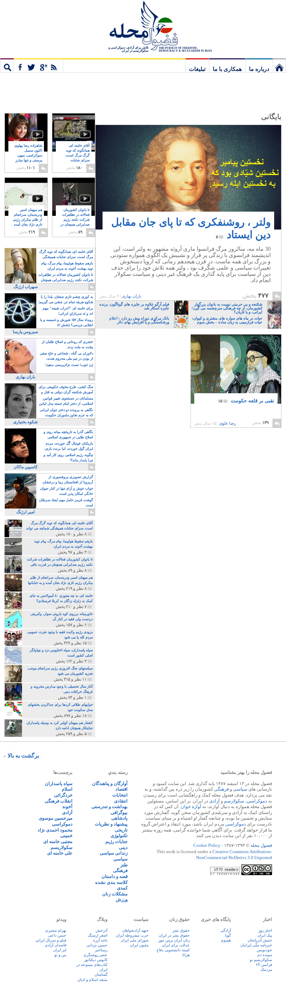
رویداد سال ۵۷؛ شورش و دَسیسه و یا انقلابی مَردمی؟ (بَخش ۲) (66, 322)
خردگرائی (63, 795)
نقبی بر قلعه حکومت (246, 400)
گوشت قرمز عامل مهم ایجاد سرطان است (66, 502)
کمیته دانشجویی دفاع (173, 950)
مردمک (266, 969)
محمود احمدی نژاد (55, 830)
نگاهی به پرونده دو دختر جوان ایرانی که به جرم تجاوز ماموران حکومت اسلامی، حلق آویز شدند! (66, 413)
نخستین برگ (279, 65)
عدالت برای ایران (176, 945)
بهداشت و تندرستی (109, 806)
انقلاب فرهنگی (59, 801)
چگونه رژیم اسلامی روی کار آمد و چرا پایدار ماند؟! (68, 457)
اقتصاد (121, 789)
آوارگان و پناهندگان (110, 783)
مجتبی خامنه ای (58, 841)
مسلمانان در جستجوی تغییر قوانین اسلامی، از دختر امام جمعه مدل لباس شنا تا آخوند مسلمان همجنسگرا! (66, 401)
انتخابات (120, 795)
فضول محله (143, 26)
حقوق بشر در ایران (174, 935)
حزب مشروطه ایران (132, 935)
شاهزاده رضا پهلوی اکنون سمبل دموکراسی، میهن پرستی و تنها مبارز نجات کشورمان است (27, 158)
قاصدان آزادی (55, 945)
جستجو (7, 65)
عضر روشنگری (95, 955)
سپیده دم (264, 955)
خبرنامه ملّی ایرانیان (256, 945)
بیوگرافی (119, 812)
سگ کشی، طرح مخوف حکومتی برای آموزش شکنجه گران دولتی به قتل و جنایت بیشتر (66, 390)
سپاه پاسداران (59, 783)
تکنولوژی (119, 835)
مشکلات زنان (115, 893)
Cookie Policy (206, 845)
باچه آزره (100, 940)
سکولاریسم (62, 847)
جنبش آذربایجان (260, 940)
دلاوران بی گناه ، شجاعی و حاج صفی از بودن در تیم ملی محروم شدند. (66, 355)
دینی (123, 847)
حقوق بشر (181, 930)
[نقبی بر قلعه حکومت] (236, 376)
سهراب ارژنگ (26, 286)
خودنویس (264, 950)
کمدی (122, 888)
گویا (228, 935)
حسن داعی (57, 935)
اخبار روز (265, 930)
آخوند (67, 806)
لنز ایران (59, 950)
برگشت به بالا (23, 756)
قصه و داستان (114, 876)
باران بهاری (131, 296)
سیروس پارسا (25, 331)
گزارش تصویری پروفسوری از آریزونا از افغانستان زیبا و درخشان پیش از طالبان (68, 480)
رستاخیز (101, 950)
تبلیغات (197, 69)
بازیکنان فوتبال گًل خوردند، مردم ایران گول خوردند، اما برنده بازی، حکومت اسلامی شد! (68, 446)
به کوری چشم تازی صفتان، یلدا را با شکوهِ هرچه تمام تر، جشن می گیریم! (65, 299)
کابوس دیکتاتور (95, 960)
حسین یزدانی (96, 945)
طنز (124, 864)
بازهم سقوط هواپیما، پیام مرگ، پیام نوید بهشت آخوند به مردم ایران (67, 265)
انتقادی (121, 801)
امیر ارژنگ (25, 512)
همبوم (226, 940)
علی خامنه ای (60, 853)
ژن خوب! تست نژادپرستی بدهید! (69, 365)
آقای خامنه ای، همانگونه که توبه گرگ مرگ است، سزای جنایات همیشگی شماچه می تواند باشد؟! (75, 158)
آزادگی (225, 930)
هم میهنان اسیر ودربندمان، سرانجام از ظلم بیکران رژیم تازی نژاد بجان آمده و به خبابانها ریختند (27, 222)
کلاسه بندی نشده (111, 882)
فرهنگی (221, 789)
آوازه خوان (191, 806)
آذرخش (101, 930)
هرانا (186, 955)
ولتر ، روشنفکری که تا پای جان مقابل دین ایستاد (191, 228)
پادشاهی (119, 818)
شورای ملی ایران (135, 940)
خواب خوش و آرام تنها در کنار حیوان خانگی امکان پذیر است (66, 491)
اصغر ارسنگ (97, 935)
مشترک (38, 65)
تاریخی (121, 830)
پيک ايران (264, 935)
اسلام (67, 789)
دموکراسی (257, 801)
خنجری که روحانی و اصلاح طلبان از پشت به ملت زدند (67, 344)
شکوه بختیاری (25, 421)
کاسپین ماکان (26, 466)
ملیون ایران (139, 945)
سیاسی (240, 789)
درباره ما (259, 69)
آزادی (214, 801)
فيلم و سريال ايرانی (50, 940)
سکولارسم (234, 801)
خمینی (66, 835)
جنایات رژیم (116, 841)
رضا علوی (227, 423)
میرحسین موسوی (56, 818)
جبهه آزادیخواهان (135, 930)
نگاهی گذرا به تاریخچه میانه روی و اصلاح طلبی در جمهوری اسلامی (68, 434)
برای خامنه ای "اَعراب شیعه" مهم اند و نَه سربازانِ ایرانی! (68, 310)
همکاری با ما (227, 69)
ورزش (122, 899)
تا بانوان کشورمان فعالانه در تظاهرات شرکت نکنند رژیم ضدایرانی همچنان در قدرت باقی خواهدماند (75, 222)
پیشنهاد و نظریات (111, 824)
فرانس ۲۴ (264, 964)
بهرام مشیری (55, 930)
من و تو (60, 955)
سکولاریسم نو (261, 960)
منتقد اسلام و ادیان (92, 979)
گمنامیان (101, 974)
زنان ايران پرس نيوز (174, 940)
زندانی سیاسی (114, 853)
